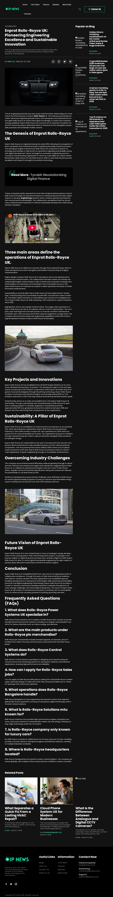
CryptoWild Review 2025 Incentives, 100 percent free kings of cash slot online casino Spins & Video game (98, 67)
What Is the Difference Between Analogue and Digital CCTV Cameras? (86, 817)
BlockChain (63, 873)
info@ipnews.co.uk (87, 865)
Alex (8, 830)
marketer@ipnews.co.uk (89, 871)
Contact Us (96, 9)
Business (56, 4)
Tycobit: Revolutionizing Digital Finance (46, 177)
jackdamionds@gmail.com (52, 832)
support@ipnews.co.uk (88, 877)
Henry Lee (11, 61)
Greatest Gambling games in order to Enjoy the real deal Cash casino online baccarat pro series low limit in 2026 (98, 95)
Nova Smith (93, 51)
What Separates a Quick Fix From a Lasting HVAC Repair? (19, 813)
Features (27, 14)
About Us (43, 866)
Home (25, 4)
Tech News (35, 4)
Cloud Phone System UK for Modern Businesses (51, 813)
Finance (46, 4)
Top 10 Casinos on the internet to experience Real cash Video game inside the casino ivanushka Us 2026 (98, 123)
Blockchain (67, 4)
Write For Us (44, 873)
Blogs (41, 863)
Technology (11, 26)
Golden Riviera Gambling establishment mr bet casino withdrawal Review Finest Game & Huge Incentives (98, 39)
